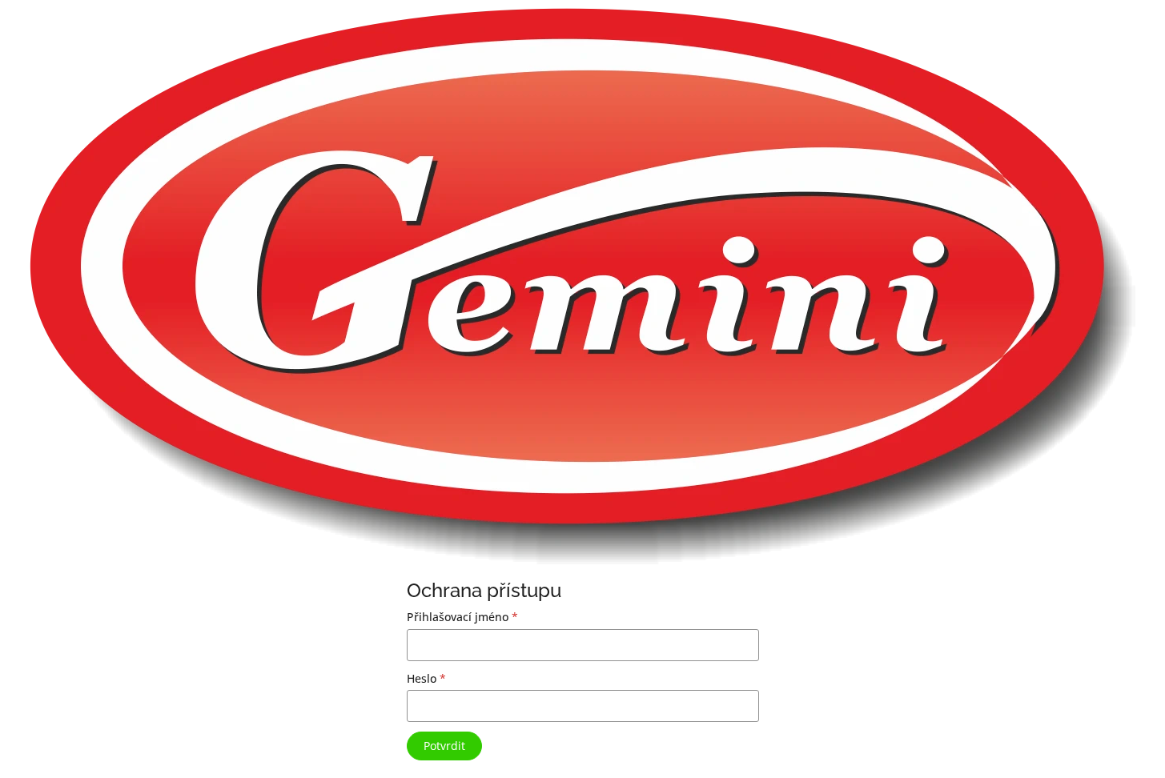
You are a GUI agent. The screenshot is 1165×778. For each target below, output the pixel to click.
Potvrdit (444, 745)
